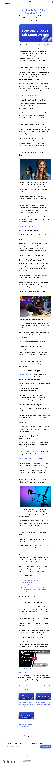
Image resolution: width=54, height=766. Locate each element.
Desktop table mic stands (27, 374)
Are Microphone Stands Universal (30, 458)
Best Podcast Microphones (28, 95)
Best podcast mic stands (27, 226)
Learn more (42, 20)
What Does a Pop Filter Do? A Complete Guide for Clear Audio (26, 724)
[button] (30, 2)
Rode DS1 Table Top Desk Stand (33, 587)
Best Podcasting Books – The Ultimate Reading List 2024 (25, 704)
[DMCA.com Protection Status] (27, 761)
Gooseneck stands (25, 451)
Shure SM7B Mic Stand (30, 580)
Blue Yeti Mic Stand (29, 585)
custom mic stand (26, 131)
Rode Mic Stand (28, 582)
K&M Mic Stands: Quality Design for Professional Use (43, 704)
